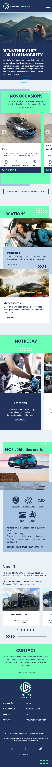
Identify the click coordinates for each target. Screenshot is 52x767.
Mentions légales (34, 709)
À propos (7, 714)
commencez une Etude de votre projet (25, 547)
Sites (28, 703)
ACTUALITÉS (8, 703)
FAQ (27, 714)
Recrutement (9, 709)
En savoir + (12, 264)
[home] (16, 6)
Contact (7, 720)
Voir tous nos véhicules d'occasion (26, 191)
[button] (26, 41)
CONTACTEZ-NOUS (26, 672)
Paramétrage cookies (36, 720)
